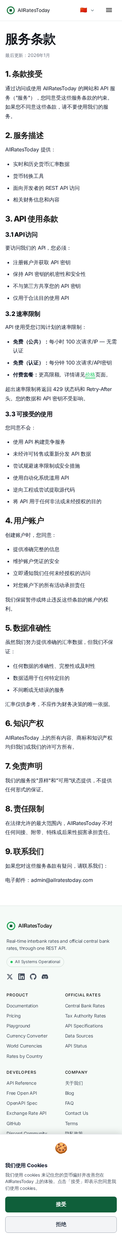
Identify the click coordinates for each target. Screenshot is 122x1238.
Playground (18, 1025)
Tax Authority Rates (85, 1015)
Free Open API (22, 1093)
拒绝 (61, 1224)
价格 (90, 374)
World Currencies (24, 1045)
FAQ (69, 1103)
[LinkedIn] (21, 978)
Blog (69, 1093)
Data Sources (79, 1035)
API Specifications (84, 1025)
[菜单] (108, 10)
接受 (61, 1204)
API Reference (21, 1083)
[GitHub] (33, 978)
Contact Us (76, 1113)
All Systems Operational (37, 961)
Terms (71, 1123)
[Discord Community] (45, 978)
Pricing (14, 1015)
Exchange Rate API (27, 1113)
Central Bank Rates (85, 1005)
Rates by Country (25, 1056)
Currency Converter (27, 1035)
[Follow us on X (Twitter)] (10, 978)
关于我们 (74, 1083)
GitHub (14, 1123)
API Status (76, 1045)
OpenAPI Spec (22, 1103)
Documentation (22, 1005)
